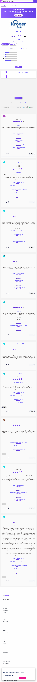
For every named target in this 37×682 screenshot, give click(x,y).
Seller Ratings (5, 608)
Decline (30, 677)
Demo (4, 641)
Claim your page (18, 15)
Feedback (4, 619)
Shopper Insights (5, 639)
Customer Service (5, 650)
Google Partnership (6, 659)
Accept (22, 677)
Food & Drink (14, 33)
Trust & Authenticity (6, 663)
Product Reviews (5, 610)
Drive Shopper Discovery (6, 632)
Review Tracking (5, 621)
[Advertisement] (18, 89)
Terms (4, 665)
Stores (2, 2)
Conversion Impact (6, 634)
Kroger (18, 32)
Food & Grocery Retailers (20, 33)
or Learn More (19, 12)
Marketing (4, 645)
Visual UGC (4, 614)
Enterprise (4, 625)
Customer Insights (5, 652)
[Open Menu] (35, 1)
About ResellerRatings (6, 661)
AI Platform (4, 623)
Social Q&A (4, 612)
